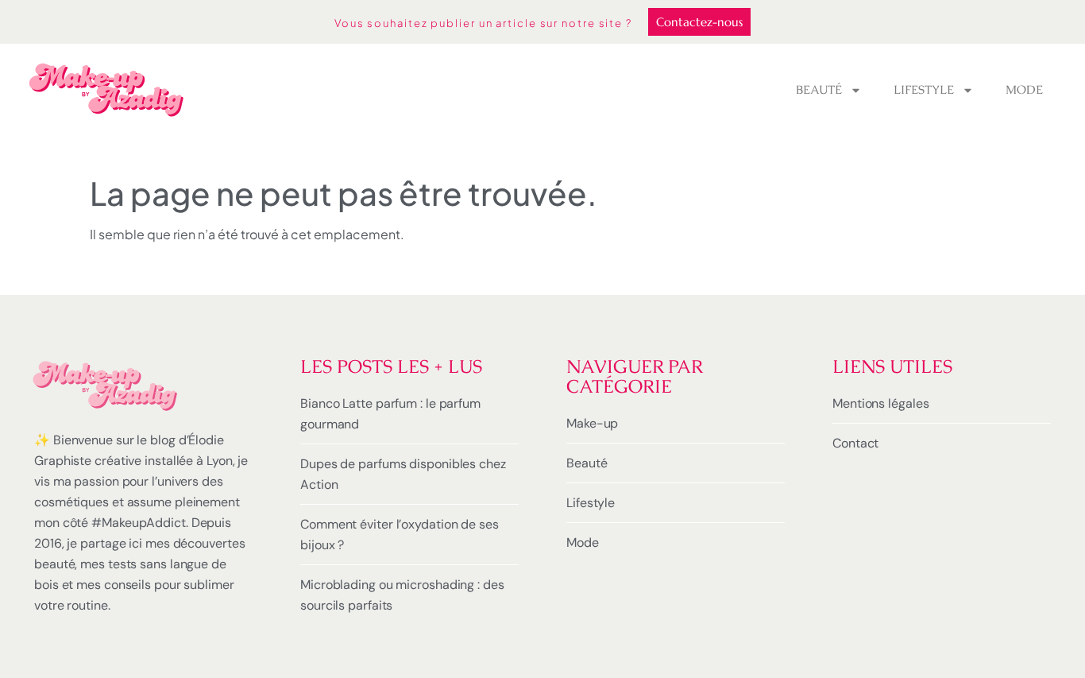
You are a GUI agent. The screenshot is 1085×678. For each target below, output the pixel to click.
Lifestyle (924, 89)
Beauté (819, 89)
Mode (1024, 89)
